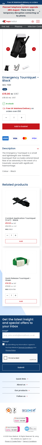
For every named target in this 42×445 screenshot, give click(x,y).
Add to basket (21, 126)
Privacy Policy (11, 350)
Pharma (18, 26)
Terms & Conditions (25, 347)
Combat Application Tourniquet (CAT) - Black (20, 219)
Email (5, 331)
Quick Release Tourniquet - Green (18, 279)
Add (21, 241)
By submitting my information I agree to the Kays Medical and (21, 347)
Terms (5, 342)
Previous (8, 49)
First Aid (5, 26)
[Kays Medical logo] (9, 21)
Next (34, 49)
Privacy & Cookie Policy (13, 441)
